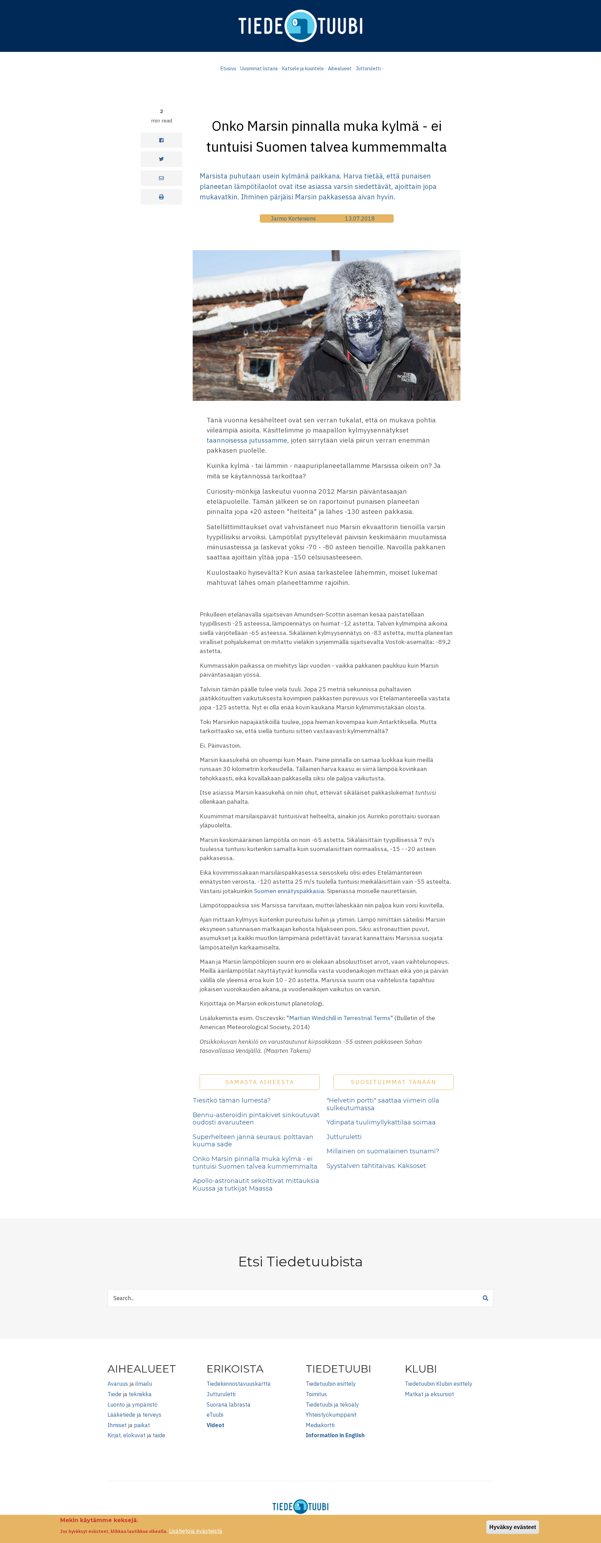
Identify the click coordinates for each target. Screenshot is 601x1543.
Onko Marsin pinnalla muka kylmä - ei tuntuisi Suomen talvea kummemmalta (255, 1162)
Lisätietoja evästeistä (195, 1530)
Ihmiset (117, 1425)
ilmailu (143, 1383)
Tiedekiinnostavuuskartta (239, 1383)
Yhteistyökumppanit (331, 1414)
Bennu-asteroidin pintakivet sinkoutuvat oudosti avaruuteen (256, 1119)
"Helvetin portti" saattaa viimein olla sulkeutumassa (383, 1104)
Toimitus (316, 1394)
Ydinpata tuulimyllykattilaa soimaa (381, 1122)
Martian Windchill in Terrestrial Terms (340, 1018)
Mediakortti (320, 1425)
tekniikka (140, 1394)
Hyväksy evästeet (512, 1527)
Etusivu (228, 68)
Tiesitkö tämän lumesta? (232, 1100)
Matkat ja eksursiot (429, 1394)
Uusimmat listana (259, 68)
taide (159, 1435)
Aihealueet (340, 68)
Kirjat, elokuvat (126, 1435)
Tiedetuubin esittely (331, 1383)
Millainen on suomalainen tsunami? (383, 1151)
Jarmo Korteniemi (293, 218)
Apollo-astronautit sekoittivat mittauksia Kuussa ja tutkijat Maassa (256, 1184)
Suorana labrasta (228, 1404)
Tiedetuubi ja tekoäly (332, 1404)
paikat (142, 1425)
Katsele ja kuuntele (303, 68)
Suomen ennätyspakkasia (289, 891)
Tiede (114, 1394)
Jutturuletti (368, 68)
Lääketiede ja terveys (134, 1414)
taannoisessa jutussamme (247, 440)
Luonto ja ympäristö (132, 1404)
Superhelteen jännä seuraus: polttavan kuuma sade (253, 1140)
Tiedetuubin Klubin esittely (438, 1383)
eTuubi (215, 1414)
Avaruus (117, 1383)
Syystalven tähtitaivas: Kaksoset (376, 1166)
